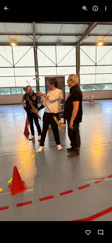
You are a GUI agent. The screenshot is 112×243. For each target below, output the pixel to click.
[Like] (88, 232)
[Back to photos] (6, 8)
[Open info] (95, 8)
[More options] (106, 8)
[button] (14, 121)
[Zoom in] (85, 8)
